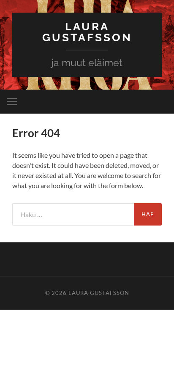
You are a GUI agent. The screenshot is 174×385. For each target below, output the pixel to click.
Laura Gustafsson (87, 32)
